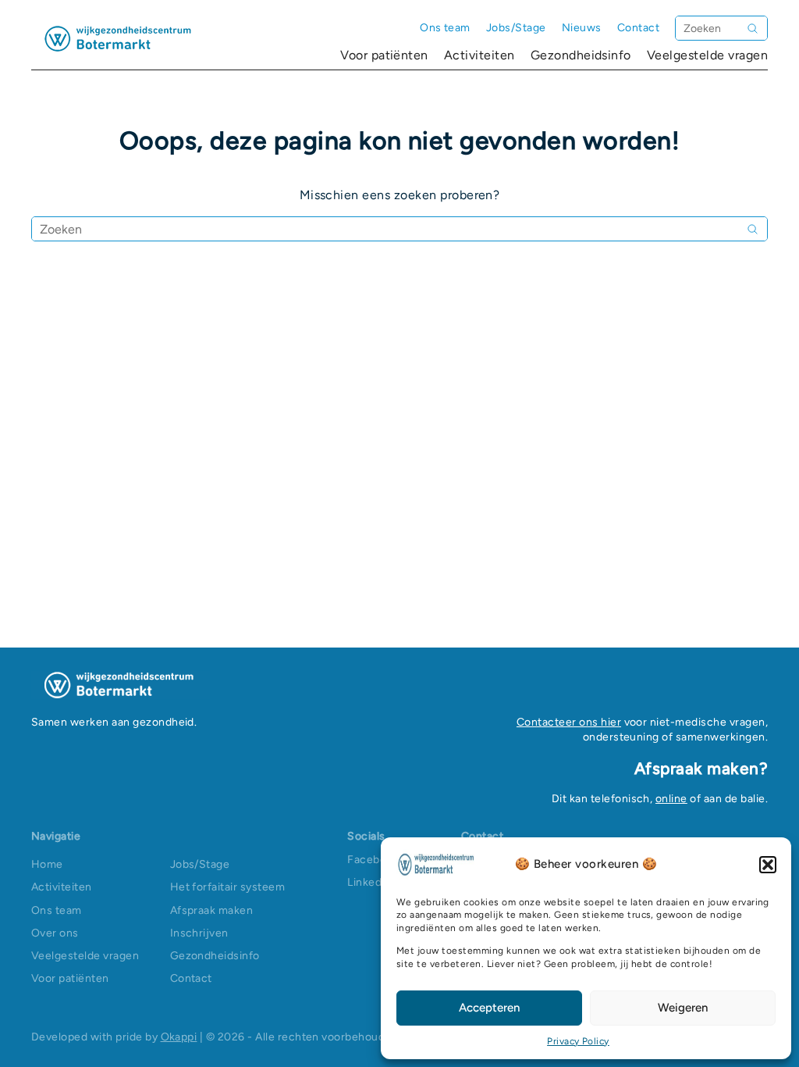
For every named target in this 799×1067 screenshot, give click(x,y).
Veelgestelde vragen (707, 55)
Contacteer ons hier (569, 722)
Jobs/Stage (516, 27)
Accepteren (489, 1008)
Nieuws (582, 27)
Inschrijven (199, 933)
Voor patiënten (384, 55)
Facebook (373, 859)
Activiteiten (479, 55)
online (671, 798)
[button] (768, 865)
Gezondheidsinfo (581, 55)
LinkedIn (369, 882)
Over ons (55, 933)
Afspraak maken (212, 910)
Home (47, 864)
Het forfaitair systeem (228, 887)
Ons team (445, 27)
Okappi (179, 1037)
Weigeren (683, 1008)
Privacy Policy (578, 1041)
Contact (638, 27)
